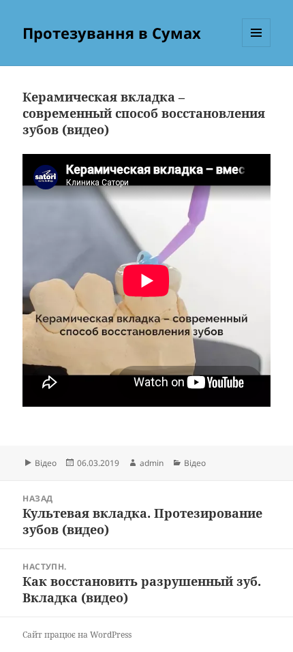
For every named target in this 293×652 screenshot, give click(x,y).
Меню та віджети (257, 46)
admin (152, 463)
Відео (46, 463)
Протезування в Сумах (111, 32)
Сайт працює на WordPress (77, 634)
